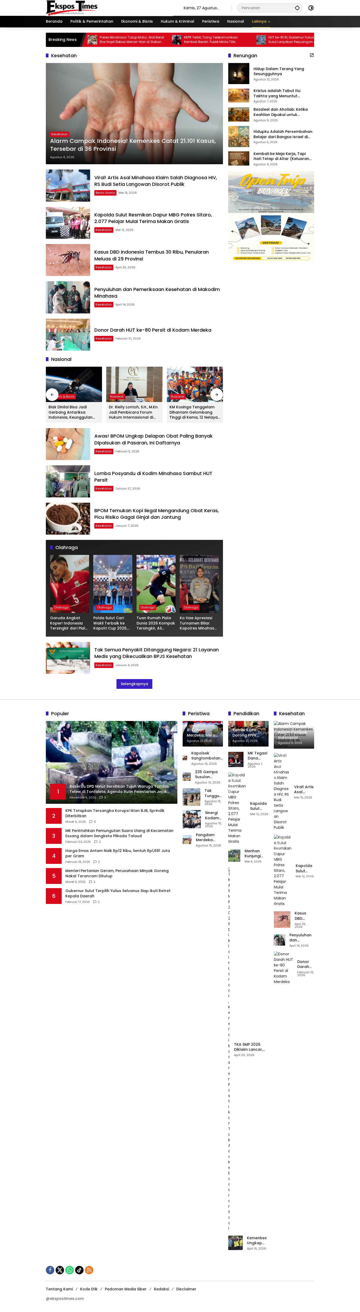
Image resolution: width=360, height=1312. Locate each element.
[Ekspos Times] (109, 7)
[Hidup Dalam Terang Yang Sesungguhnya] (238, 73)
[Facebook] (50, 1270)
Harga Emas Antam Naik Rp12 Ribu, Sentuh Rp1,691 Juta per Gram (117, 853)
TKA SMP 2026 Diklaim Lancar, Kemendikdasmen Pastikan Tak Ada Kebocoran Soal (251, 1047)
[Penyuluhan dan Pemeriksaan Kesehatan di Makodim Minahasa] (68, 297)
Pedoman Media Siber (126, 1289)
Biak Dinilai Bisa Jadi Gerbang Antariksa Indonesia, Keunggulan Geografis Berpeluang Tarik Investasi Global (70, 412)
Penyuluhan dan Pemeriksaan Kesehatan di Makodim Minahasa (301, 938)
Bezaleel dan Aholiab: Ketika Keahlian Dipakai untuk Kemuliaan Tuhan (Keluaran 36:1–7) (281, 112)
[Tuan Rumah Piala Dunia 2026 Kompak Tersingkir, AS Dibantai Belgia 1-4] (156, 584)
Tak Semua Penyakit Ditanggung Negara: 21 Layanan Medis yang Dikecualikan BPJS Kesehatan (156, 653)
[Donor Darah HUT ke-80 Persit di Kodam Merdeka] (68, 335)
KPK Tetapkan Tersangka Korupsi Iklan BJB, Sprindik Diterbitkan (114, 813)
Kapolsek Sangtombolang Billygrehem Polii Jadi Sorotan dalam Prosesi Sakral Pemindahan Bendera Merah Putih (207, 756)
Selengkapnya (134, 683)
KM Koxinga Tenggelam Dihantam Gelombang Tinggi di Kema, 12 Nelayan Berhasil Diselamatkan (194, 412)
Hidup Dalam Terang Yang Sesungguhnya (279, 71)
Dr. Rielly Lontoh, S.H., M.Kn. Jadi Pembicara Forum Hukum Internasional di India (133, 412)
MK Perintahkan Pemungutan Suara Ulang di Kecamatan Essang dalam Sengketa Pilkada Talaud (119, 833)
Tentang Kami (59, 1289)
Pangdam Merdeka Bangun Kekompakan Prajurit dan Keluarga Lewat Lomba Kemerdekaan (209, 837)
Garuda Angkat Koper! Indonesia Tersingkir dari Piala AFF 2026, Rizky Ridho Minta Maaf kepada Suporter (69, 623)
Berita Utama (105, 193)
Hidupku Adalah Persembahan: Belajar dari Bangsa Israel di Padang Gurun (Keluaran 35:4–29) (283, 134)
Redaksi (161, 1289)
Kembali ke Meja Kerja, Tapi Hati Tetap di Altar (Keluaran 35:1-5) (281, 156)
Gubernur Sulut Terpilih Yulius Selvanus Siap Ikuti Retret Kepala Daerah (118, 893)
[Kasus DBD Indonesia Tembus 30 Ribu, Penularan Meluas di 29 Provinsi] (68, 260)
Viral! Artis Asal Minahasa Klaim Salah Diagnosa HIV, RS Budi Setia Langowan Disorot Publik (155, 180)
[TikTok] (79, 1270)
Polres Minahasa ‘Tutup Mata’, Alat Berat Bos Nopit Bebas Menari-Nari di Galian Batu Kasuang (91, 39)
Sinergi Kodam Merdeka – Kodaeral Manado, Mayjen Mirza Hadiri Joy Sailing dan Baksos (214, 815)
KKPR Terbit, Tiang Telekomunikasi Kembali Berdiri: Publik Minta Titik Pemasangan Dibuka (170, 39)
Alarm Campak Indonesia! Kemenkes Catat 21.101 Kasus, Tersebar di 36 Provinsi (133, 145)
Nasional (117, 396)
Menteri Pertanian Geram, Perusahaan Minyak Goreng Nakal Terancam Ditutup (117, 873)
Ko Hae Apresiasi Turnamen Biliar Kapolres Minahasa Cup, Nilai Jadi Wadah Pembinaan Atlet (198, 623)
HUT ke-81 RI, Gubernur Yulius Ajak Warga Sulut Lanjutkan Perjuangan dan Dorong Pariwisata (260, 39)
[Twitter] (60, 1270)
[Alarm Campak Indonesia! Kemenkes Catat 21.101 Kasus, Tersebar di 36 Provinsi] (134, 113)
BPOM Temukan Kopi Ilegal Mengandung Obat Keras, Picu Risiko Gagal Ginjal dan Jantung (156, 513)
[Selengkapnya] (311, 55)
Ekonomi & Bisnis (62, 396)
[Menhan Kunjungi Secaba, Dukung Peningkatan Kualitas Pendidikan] (234, 856)
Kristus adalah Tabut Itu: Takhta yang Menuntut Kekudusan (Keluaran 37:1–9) (282, 93)
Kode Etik (89, 1289)
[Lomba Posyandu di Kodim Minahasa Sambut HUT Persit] (68, 481)
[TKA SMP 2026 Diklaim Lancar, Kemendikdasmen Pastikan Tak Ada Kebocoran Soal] (229, 1049)
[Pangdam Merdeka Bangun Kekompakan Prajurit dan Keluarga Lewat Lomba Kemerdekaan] (187, 839)
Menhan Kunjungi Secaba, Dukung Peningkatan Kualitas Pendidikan (257, 854)
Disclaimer (186, 1289)
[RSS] (89, 1270)
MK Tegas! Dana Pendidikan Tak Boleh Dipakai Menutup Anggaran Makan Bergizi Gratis (258, 756)
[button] (297, 7)
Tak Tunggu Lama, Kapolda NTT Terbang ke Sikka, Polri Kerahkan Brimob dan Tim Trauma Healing (214, 793)
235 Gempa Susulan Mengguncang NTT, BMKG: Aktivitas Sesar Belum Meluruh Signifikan (209, 774)
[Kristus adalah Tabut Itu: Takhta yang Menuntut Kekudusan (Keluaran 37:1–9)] (238, 96)
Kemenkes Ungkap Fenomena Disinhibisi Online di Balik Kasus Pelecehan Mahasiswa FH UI (258, 1241)
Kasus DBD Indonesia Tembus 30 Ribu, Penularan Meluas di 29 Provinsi (304, 916)
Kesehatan (59, 134)
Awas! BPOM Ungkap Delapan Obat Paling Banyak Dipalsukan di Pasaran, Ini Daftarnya (153, 439)
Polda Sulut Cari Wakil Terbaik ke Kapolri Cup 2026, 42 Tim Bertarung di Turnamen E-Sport (112, 623)
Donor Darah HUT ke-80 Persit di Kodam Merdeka (152, 330)
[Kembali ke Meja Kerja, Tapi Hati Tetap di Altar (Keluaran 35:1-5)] (238, 158)
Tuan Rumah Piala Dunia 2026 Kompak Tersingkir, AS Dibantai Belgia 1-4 (156, 623)
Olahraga (61, 607)
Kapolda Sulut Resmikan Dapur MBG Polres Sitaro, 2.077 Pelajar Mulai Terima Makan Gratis (153, 218)
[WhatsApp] (69, 1270)
